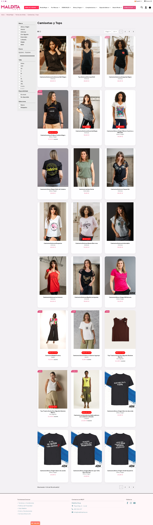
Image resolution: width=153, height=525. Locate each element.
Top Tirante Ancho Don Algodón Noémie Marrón (120, 356)
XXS (22, 66)
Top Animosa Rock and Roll (86, 77)
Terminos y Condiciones (26, 503)
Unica (22, 63)
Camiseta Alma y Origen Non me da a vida (120, 411)
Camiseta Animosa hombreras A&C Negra (53, 77)
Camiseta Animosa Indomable (120, 243)
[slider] (19, 56)
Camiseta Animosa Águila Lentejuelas (86, 297)
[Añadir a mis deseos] (51, 73)
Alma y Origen (53, 137)
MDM (22, 45)
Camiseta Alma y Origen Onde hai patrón (120, 470)
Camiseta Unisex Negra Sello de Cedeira (53, 189)
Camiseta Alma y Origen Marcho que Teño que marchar (86, 471)
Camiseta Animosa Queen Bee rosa (87, 243)
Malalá (53, 357)
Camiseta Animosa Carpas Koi (120, 189)
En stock (23, 94)
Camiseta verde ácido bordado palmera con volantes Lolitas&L (86, 416)
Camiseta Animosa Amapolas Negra (120, 77)
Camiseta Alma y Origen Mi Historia (120, 297)
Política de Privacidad (25, 506)
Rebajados (24, 107)
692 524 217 (78, 509)
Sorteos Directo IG (24, 514)
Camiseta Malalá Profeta (53, 355)
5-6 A (22, 89)
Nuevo (23, 105)
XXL (22, 81)
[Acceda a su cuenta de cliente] (145, 7)
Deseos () (149, 1)
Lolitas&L (86, 418)
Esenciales (86, 191)
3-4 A (22, 86)
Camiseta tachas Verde (86, 189)
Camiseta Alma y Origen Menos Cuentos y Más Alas (120, 131)
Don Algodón (120, 358)
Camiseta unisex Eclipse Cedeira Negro (53, 135)
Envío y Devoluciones (25, 511)
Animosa (53, 78)
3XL (22, 84)
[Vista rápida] (54, 73)
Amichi (86, 357)
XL (21, 79)
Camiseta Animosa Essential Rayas (86, 131)
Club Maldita (22, 508)
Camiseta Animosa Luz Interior (53, 297)
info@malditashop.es (80, 512)
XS (21, 68)
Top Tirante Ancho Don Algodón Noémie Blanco (53, 411)
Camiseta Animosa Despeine (53, 243)
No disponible (25, 97)
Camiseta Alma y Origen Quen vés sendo (53, 470)
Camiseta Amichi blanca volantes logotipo (86, 355)
